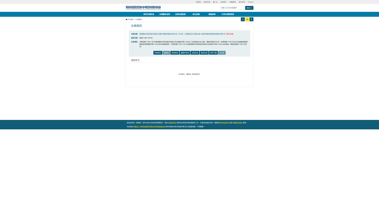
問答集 (198, 2)
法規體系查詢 (164, 14)
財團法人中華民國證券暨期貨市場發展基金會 (149, 127)
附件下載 (213, 53)
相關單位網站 (237, 123)
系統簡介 (223, 2)
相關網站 (233, 2)
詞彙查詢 (212, 14)
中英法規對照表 (228, 14)
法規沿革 (195, 53)
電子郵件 (242, 2)
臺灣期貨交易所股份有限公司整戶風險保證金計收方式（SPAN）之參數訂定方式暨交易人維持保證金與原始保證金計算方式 (182, 34)
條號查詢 (175, 53)
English (250, 2)
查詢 (248, 8)
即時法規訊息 (149, 14)
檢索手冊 (207, 2)
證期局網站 (172, 123)
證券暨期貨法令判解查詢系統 (143, 7)
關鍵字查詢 (185, 53)
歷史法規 (204, 53)
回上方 (376, 209)
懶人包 (215, 2)
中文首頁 (130, 19)
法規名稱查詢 (180, 14)
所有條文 (158, 53)
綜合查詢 (196, 14)
